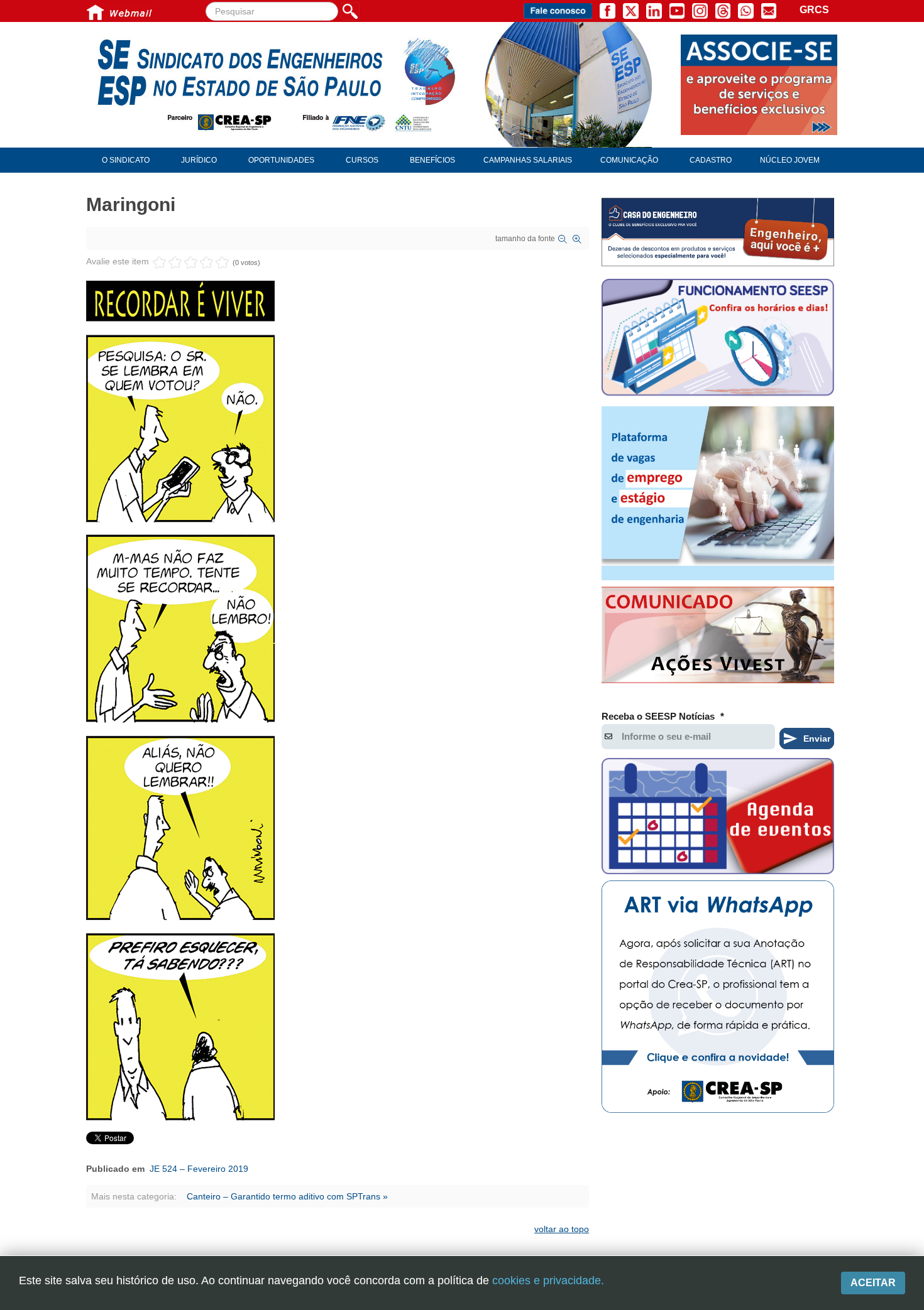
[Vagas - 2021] (718, 493)
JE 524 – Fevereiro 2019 (199, 1169)
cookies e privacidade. (548, 1280)
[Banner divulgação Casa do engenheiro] (718, 232)
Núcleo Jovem (790, 160)
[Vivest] (718, 637)
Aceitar (873, 1282)
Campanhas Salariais (527, 160)
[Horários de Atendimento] (718, 339)
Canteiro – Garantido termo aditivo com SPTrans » (287, 1196)
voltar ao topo (561, 1229)
